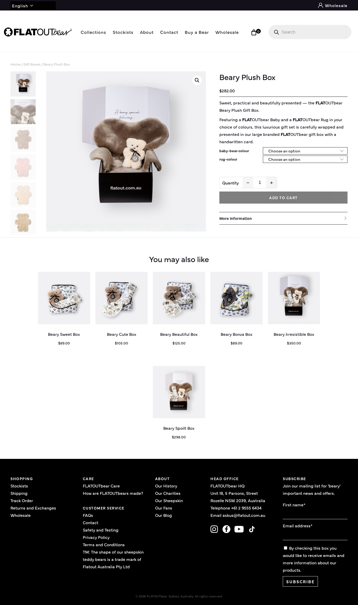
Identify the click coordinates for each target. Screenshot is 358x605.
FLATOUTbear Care (101, 486)
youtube (239, 529)
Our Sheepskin (169, 500)
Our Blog (163, 515)
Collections (93, 32)
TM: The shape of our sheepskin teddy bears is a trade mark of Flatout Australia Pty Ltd (113, 559)
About (147, 32)
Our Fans (163, 508)
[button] (197, 80)
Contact (169, 32)
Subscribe (300, 581)
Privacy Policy (96, 537)
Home (15, 64)
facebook (226, 529)
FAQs (88, 515)
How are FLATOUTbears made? (113, 493)
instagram (214, 529)
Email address (297, 525)
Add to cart (283, 197)
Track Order (21, 500)
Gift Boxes (32, 64)
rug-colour (228, 159)
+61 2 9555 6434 (246, 508)
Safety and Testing (100, 530)
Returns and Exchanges (33, 508)
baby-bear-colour (234, 150)
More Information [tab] (235, 218)
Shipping (19, 493)
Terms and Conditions (104, 544)
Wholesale (336, 5)
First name (294, 504)
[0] (253, 32)
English (20, 5)
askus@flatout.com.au (244, 515)
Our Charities (168, 493)
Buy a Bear (197, 32)
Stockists (123, 32)
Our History (166, 486)
